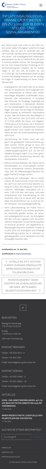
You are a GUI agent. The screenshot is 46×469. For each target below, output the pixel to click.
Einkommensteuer (23, 254)
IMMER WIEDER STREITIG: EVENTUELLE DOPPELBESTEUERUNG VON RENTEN (22, 416)
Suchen (37, 436)
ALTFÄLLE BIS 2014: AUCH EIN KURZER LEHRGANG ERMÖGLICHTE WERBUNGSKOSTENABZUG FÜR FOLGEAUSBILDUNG (23, 267)
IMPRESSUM (6, 448)
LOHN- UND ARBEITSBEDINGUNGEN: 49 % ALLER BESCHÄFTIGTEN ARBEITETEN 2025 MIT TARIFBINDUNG (22, 403)
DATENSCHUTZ (7, 452)
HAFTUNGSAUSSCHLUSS (11, 457)
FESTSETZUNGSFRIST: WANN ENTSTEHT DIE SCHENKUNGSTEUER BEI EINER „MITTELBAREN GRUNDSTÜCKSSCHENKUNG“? (23, 285)
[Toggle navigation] (41, 5)
